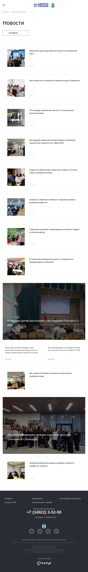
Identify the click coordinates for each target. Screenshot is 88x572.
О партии (8, 499)
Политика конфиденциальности (44, 547)
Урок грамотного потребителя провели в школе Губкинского (54, 81)
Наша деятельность (18, 12)
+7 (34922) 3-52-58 (44, 512)
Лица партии (37, 499)
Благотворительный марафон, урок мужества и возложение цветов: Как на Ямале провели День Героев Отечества (21, 350)
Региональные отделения (70, 499)
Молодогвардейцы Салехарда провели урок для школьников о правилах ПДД (64, 349)
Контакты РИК (10, 502)
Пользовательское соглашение (44, 545)
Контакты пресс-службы (42, 502)
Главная (6, 12)
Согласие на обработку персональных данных (44, 551)
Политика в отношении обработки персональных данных (44, 549)
